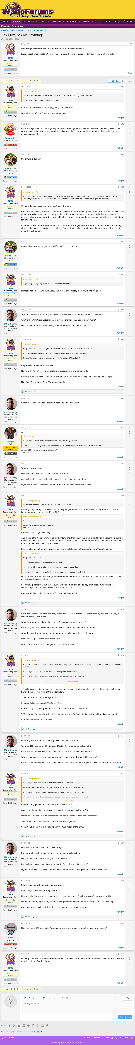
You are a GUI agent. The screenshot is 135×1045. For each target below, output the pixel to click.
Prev (6, 81)
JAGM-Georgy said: (30, 91)
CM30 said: (27, 436)
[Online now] (10, 55)
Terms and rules (98, 1038)
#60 (122, 954)
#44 (122, 187)
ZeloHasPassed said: (31, 516)
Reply (130, 73)
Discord (86, 21)
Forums (16, 21)
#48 (122, 339)
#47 (122, 310)
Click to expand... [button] (72, 682)
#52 (122, 495)
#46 (122, 274)
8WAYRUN (81, 1043)
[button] (36, 21)
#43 (122, 154)
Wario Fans (72, 21)
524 (17, 457)
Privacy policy (111, 1038)
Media (43, 21)
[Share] (127, 43)
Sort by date (114, 81)
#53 (122, 609)
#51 (122, 464)
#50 (122, 428)
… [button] (27, 81)
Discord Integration (57, 1043)
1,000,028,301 (13, 73)
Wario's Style (9, 1038)
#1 (131, 44)
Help (120, 1038)
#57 (122, 843)
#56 (122, 773)
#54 (122, 655)
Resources (56, 21)
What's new (29, 21)
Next (36, 81)
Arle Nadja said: (29, 192)
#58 (122, 880)
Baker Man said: (29, 279)
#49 (122, 398)
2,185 (16, 333)
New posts (5, 26)
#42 (122, 124)
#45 (122, 242)
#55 (122, 736)
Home (6, 21)
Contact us (86, 1038)
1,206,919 (14, 948)
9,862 (16, 181)
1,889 (16, 148)
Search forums (17, 26)
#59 (122, 923)
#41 (122, 86)
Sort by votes (127, 81)
